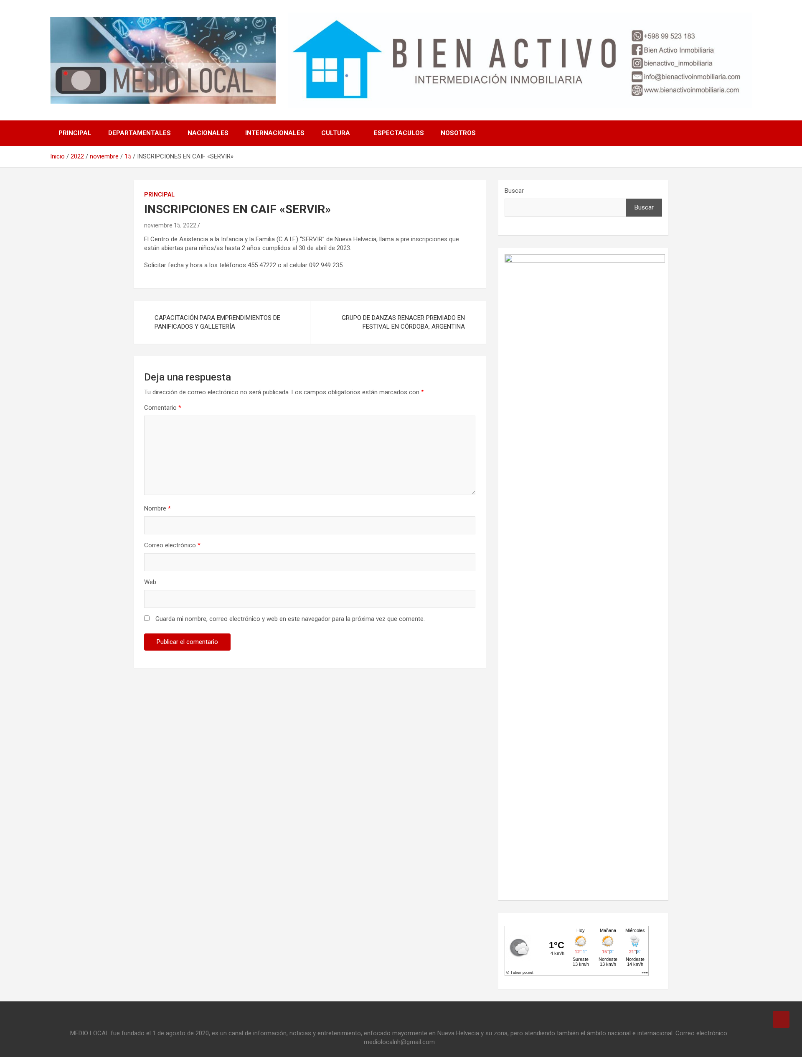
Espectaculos (399, 133)
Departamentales (139, 133)
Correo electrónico (172, 545)
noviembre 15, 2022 (170, 225)
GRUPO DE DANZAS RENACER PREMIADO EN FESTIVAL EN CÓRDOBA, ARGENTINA (403, 322)
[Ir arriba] (781, 1019)
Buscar (514, 190)
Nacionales (208, 133)
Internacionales (275, 133)
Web (150, 582)
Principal (74, 133)
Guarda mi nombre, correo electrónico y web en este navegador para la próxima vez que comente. (290, 619)
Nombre (157, 508)
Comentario (162, 407)
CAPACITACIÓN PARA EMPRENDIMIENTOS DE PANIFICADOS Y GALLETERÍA (217, 322)
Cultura (335, 133)
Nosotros (458, 133)
